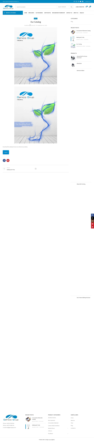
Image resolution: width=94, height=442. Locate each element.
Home (72, 418)
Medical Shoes (51, 428)
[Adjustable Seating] (73, 239)
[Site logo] (8, 7)
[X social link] (76, 1)
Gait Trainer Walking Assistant (83, 297)
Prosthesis (50, 434)
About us (73, 420)
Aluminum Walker (80, 70)
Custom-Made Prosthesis (53, 426)
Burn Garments (51, 420)
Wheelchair (79, 63)
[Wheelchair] (73, 65)
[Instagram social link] (78, 1)
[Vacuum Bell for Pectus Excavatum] (73, 58)
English (5, 152)
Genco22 (33, 25)
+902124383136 (10, 425)
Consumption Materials (53, 423)
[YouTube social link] (80, 1)
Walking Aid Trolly (80, 37)
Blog (36, 18)
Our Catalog (79, 44)
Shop (72, 423)
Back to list (35, 168)
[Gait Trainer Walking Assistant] (73, 352)
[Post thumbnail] (73, 32)
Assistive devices (52, 418)
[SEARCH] (71, 7)
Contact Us (73, 428)
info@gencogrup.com (11, 427)
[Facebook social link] (74, 1)
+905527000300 (10, 423)
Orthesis (50, 431)
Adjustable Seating (81, 184)
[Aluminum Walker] (73, 125)
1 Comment (85, 33)
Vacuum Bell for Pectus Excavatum (82, 57)
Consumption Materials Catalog (83, 31)
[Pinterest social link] (83, 1)
